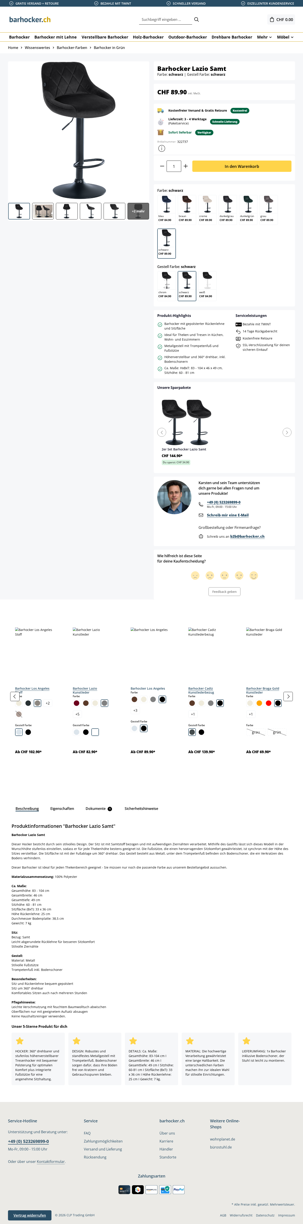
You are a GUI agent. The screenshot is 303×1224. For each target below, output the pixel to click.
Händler (166, 1149)
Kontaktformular (51, 1161)
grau (258, 732)
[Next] (287, 432)
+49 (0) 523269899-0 (223, 502)
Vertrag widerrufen (30, 1215)
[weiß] (95, 732)
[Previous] (161, 432)
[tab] (16, 609)
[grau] (104, 703)
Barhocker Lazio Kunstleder (85, 690)
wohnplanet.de (222, 1139)
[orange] (259, 703)
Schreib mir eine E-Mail (228, 515)
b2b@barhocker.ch (247, 536)
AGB (223, 1215)
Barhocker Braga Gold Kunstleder (262, 690)
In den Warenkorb (242, 166)
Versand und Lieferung (103, 1149)
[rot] (268, 703)
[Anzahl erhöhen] (186, 166)
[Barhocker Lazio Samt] (78, 130)
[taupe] (37, 703)
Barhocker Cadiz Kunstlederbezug (201, 690)
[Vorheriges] (15, 696)
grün (279, 732)
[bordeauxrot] (76, 703)
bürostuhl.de (221, 1147)
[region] (151, 696)
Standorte (167, 1157)
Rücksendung (95, 1157)
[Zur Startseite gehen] (30, 19)
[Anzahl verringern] (162, 166)
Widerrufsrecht (241, 1215)
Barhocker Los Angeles (148, 688)
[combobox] (165, 20)
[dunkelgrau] (28, 703)
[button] (161, 148)
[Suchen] (196, 20)
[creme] (19, 703)
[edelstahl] (192, 732)
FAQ (87, 1133)
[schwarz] (28, 732)
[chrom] (19, 732)
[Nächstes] (288, 696)
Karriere (166, 1141)
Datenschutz (265, 1215)
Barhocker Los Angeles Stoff (32, 690)
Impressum (286, 1215)
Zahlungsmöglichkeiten (103, 1141)
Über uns (167, 1133)
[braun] (86, 703)
